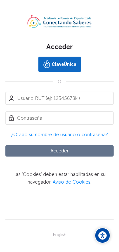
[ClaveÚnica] (59, 64)
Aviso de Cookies (71, 182)
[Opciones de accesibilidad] (102, 235)
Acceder (59, 151)
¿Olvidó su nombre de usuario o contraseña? (59, 134)
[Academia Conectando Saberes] (59, 21)
